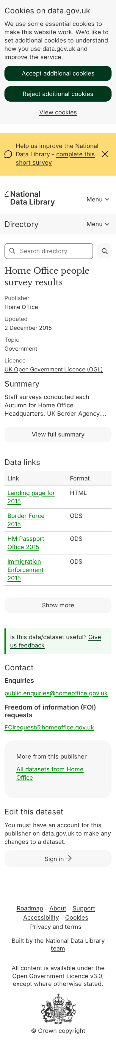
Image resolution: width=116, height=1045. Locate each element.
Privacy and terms (55, 926)
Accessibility (41, 917)
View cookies (58, 112)
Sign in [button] (55, 859)
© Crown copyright (58, 1030)
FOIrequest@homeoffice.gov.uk (49, 727)
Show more (58, 605)
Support (84, 908)
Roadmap (30, 908)
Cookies (76, 917)
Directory (21, 224)
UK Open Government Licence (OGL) (53, 369)
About (57, 908)
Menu (95, 199)
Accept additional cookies (58, 73)
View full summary (58, 434)
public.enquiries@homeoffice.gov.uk (56, 693)
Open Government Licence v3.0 (57, 976)
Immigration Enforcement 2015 (25, 570)
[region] (58, 528)
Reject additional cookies (58, 93)
